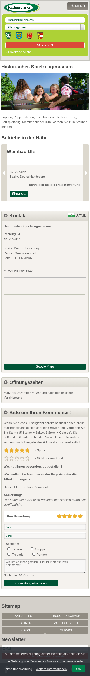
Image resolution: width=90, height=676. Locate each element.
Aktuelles (23, 616)
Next (86, 172)
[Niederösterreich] (19, 36)
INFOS (21, 194)
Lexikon (23, 630)
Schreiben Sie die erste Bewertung (54, 184)
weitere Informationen (51, 669)
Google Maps (45, 366)
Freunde (18, 554)
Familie (17, 549)
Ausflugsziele (66, 623)
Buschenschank (66, 616)
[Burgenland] (30, 36)
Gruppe (40, 549)
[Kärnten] (40, 36)
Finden (47, 45)
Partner (42, 554)
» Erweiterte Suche (18, 52)
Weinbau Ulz (21, 151)
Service (66, 630)
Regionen (23, 623)
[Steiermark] (8, 36)
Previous (4, 172)
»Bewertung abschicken (31, 583)
